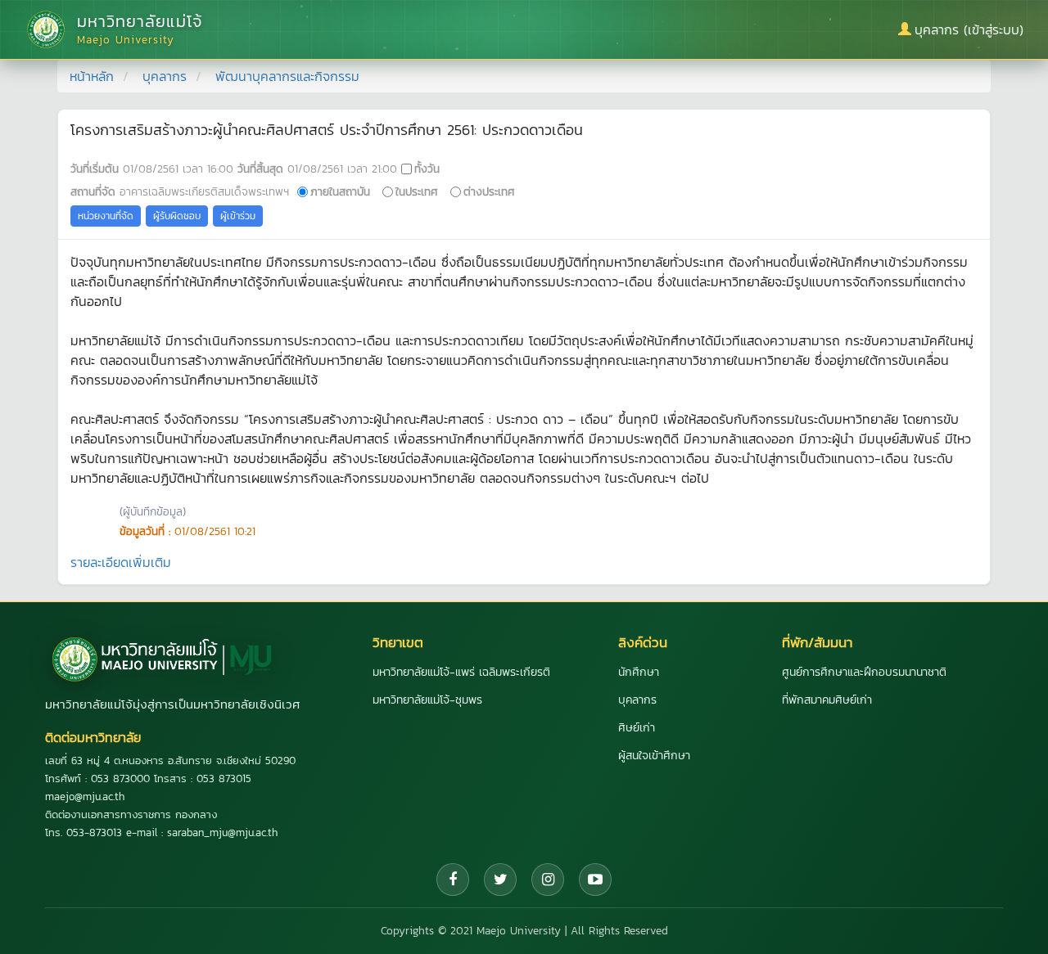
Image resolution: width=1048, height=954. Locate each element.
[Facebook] (452, 879)
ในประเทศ (416, 191)
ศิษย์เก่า (636, 727)
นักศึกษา (638, 672)
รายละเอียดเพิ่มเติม (120, 562)
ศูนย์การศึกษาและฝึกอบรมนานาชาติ (864, 672)
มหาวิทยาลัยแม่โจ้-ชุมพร (427, 700)
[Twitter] (500, 879)
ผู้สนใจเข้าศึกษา (654, 755)
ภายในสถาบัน (340, 191)
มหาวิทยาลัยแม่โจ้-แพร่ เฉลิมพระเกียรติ (461, 672)
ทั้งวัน (427, 168)
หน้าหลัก (92, 76)
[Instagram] (547, 879)
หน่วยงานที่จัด (105, 216)
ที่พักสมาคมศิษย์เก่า (827, 700)
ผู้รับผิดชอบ (177, 216)
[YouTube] (595, 879)
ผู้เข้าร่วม (237, 216)
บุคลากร (164, 76)
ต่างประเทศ (489, 191)
